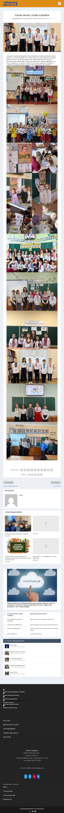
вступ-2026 (13, 645)
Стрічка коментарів (9, 795)
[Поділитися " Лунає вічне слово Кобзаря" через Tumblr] (31, 470)
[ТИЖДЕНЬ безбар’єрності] (7, 666)
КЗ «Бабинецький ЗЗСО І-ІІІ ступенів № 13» (32, 808)
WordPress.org (7, 799)
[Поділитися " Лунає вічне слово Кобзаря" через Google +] (28, 470)
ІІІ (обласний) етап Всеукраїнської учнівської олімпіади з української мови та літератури (18, 558)
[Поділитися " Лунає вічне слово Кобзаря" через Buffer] (41, 470)
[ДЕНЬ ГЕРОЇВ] (7, 673)
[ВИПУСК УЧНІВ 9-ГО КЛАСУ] (7, 653)
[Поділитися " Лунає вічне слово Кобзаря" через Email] (48, 470)
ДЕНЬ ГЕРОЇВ (13, 672)
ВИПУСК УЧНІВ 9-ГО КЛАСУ (18, 652)
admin (22, 18)
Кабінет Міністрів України (11, 695)
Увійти (5, 787)
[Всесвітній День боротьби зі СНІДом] (18, 523)
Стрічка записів (8, 791)
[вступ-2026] (7, 646)
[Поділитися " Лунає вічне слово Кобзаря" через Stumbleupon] (45, 470)
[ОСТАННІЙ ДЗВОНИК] (7, 660)
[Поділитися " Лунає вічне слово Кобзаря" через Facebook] (21, 470)
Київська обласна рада (10, 707)
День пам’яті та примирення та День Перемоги (45, 557)
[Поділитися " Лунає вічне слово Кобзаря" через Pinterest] (35, 470)
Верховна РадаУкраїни (10, 699)
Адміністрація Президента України (13, 692)
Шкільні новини (37, 18)
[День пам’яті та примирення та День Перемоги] (46, 546)
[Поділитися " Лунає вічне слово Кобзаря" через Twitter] (25, 470)
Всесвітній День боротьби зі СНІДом (16, 534)
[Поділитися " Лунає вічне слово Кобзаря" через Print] (51, 470)
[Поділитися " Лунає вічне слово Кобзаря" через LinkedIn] (38, 470)
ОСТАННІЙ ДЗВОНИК (16, 658)
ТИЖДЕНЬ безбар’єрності (17, 665)
